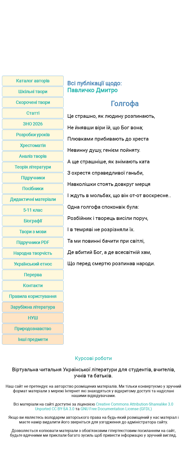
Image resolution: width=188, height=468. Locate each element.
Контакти (33, 285)
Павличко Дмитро (92, 90)
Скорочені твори (33, 102)
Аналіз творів (33, 156)
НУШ (33, 317)
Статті (32, 113)
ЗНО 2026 (33, 123)
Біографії (33, 220)
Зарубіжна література (33, 307)
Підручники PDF (32, 242)
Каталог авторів (32, 80)
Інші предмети (33, 339)
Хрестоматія (33, 145)
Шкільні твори (32, 91)
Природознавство (32, 328)
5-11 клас (32, 210)
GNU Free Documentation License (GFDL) (116, 409)
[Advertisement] (94, 36)
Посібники (32, 188)
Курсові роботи (93, 358)
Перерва (33, 274)
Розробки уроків (33, 134)
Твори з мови (32, 231)
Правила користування (33, 296)
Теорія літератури (33, 166)
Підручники (33, 177)
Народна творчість (32, 253)
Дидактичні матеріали (33, 199)
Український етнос (33, 263)
